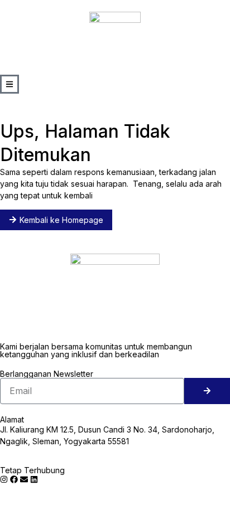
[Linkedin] (34, 479)
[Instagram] (4, 479)
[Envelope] (24, 479)
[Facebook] (14, 479)
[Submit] (207, 391)
